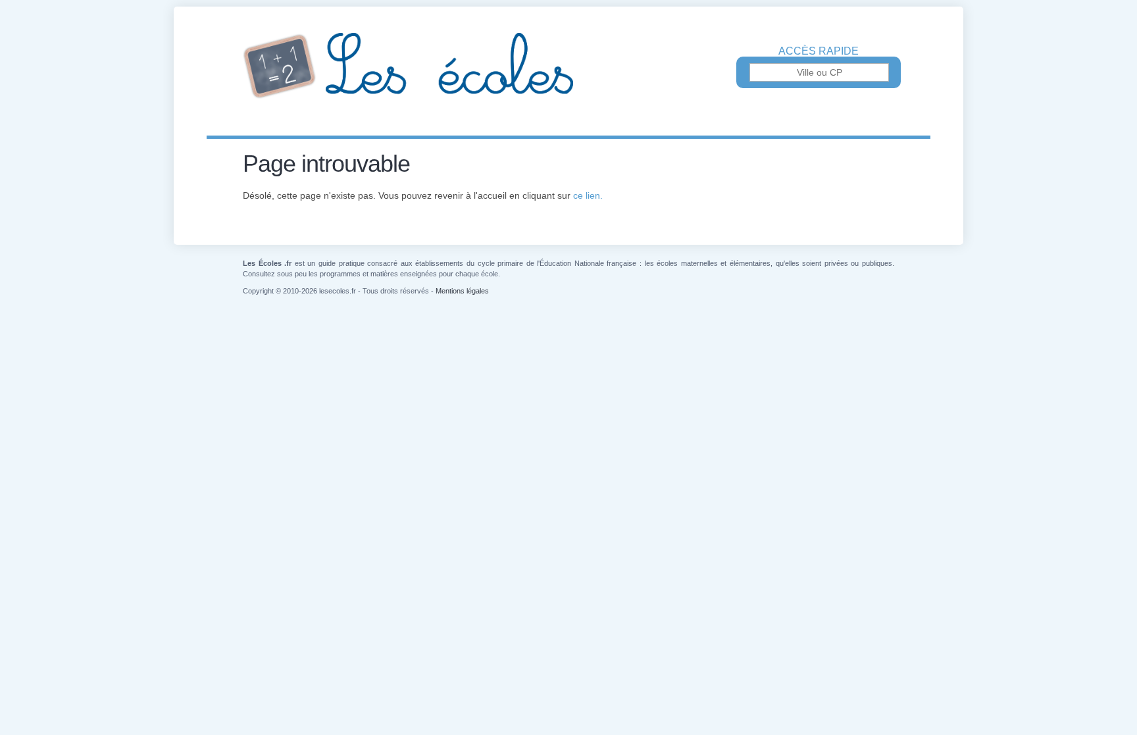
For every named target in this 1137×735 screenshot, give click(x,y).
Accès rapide (818, 51)
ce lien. (588, 195)
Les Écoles (568, 66)
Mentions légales (462, 291)
